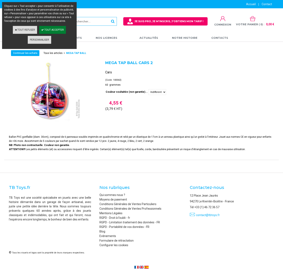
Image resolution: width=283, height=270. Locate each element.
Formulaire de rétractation (116, 240)
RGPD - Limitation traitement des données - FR (129, 222)
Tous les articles (53, 53)
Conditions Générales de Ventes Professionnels (130, 208)
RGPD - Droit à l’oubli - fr (114, 217)
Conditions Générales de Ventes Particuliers (127, 204)
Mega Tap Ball (76, 53)
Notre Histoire (184, 37)
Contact (267, 4)
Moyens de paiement (113, 199)
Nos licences (106, 37)
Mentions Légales (110, 213)
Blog (102, 231)
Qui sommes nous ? (112, 195)
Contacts (219, 37)
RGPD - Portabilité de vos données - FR (124, 227)
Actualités (148, 37)
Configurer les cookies (113, 245)
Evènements (107, 236)
